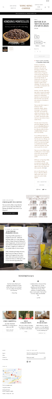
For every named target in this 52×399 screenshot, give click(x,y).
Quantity (36, 48)
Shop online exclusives (10, 330)
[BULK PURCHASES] (42, 315)
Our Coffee (13, 5)
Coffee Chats (39, 4)
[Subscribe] (45, 357)
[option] (16, 32)
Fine (44, 42)
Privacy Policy (5, 359)
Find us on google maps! (7, 385)
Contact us (42, 333)
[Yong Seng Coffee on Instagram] (27, 361)
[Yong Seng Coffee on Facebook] (30, 361)
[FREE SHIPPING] (10, 315)
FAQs (38, 7)
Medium (37, 46)
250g (37, 37)
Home (35, 19)
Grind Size (37, 40)
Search (4, 353)
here (45, 168)
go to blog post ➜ (10, 213)
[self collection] (26, 315)
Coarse (43, 46)
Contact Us (39, 9)
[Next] (29, 49)
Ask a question (42, 181)
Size (35, 34)
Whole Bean (38, 42)
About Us (13, 8)
